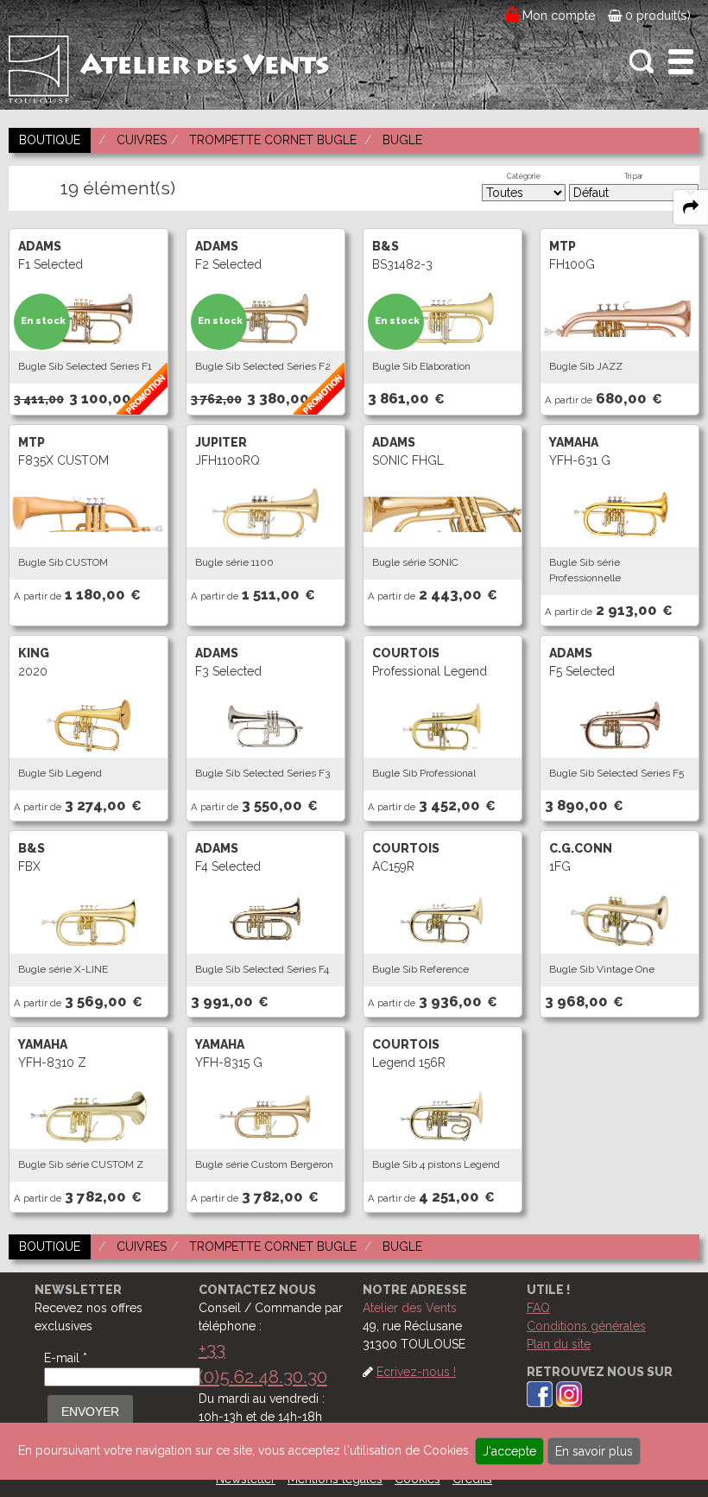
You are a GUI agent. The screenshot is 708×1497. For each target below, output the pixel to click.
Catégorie (523, 176)
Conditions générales (586, 1326)
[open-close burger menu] (681, 62)
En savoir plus (594, 1451)
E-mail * (65, 1358)
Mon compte (559, 15)
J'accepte (509, 1451)
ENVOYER (90, 1411)
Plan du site (559, 1344)
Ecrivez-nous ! (416, 1372)
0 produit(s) (656, 15)
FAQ (538, 1308)
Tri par (633, 176)
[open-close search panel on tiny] (642, 62)
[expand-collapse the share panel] (690, 207)
